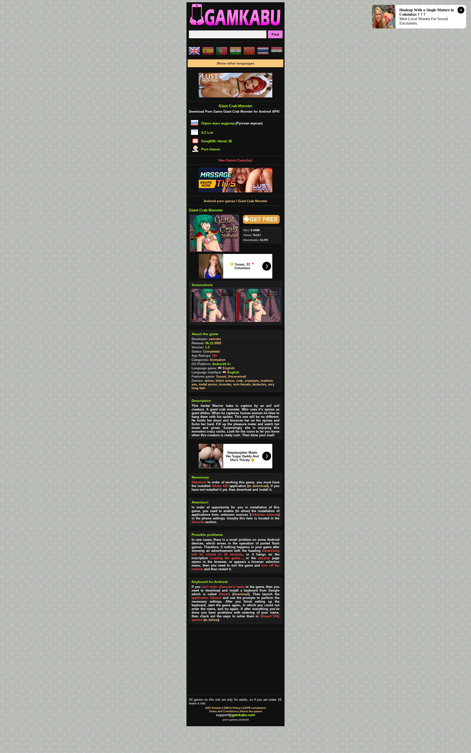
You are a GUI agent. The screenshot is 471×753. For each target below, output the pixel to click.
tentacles (259, 384)
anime (209, 381)
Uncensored (237, 376)
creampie (252, 381)
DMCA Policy (232, 707)
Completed (211, 351)
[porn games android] (235, 26)
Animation (217, 360)
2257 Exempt (213, 707)
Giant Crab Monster (252, 201)
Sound (221, 376)
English (228, 368)
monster (225, 384)
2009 (217, 343)
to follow (211, 620)
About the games (251, 711)
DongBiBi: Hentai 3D (216, 141)
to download (257, 486)
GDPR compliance (254, 707)
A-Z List (207, 132)
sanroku (215, 339)
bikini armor (225, 381)
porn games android (235, 719)
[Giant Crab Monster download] (260, 223)
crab (239, 381)
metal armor (208, 384)
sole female (241, 384)
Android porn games (219, 201)
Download (241, 594)
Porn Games (210, 149)
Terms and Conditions (223, 711)
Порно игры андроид (218, 123)
